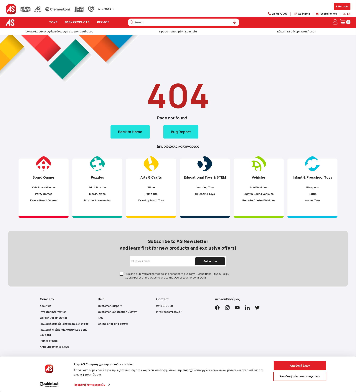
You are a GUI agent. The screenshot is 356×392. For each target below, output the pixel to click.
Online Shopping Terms (113, 323)
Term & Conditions (200, 274)
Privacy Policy (221, 274)
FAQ (100, 317)
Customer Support (110, 306)
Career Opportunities (53, 317)
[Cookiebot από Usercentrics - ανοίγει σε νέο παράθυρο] (49, 385)
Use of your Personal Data (190, 277)
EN (348, 14)
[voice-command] (234, 22)
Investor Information (53, 312)
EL (344, 14)
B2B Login (342, 6)
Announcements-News (54, 346)
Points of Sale (49, 340)
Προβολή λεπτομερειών (89, 384)
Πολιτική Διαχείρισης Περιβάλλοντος (64, 323)
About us (45, 306)
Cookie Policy (133, 277)
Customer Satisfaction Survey (117, 312)
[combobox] (183, 22)
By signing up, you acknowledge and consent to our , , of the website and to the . (177, 275)
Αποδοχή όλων (300, 365)
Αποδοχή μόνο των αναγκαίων (300, 376)
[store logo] (22, 22)
